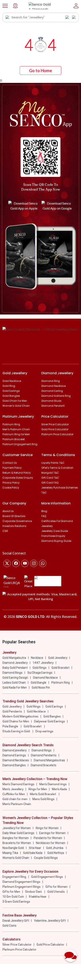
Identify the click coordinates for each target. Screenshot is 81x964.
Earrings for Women (52, 833)
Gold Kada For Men (14, 687)
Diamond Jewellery (15, 662)
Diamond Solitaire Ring (56, 396)
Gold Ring (8, 386)
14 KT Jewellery (43, 662)
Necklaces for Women (50, 843)
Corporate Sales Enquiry (17, 477)
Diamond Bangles (14, 765)
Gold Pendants (12, 711)
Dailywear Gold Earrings (49, 721)
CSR (5, 531)
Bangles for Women (15, 838)
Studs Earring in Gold (16, 731)
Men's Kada (59, 789)
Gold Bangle (38, 682)
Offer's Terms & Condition (57, 467)
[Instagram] (24, 563)
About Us (8, 511)
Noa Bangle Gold (13, 848)
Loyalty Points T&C (52, 463)
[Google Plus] (33, 563)
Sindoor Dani (33, 891)
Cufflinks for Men (13, 794)
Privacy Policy (11, 482)
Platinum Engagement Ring (19, 444)
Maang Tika (10, 852)
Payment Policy (12, 467)
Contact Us (9, 463)
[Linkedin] (42, 563)
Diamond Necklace (53, 386)
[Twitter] (7, 563)
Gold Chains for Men (15, 721)
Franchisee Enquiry (53, 536)
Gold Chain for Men (14, 401)
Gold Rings (40, 667)
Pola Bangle (10, 726)
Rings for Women (47, 828)
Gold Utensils (56, 891)
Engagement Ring (14, 876)
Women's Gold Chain (16, 406)
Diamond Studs (51, 401)
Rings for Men (37, 789)
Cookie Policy (10, 487)
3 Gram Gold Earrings (16, 901)
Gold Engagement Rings (47, 876)
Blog (44, 511)
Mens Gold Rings (43, 799)
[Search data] (7, 17)
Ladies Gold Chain (14, 682)
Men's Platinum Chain (16, 429)
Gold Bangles (11, 396)
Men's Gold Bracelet (43, 794)
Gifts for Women (56, 886)
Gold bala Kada (32, 852)
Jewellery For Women (16, 828)
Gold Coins (9, 925)
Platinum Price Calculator (57, 434)
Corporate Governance (17, 521)
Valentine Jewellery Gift (50, 920)
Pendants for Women (48, 838)
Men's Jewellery (12, 789)
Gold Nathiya (55, 852)
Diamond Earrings (14, 755)
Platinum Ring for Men (16, 434)
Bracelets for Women (16, 843)
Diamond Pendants (43, 755)
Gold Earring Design (15, 677)
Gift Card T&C (50, 477)
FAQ (43, 516)
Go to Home (40, 70)
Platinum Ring (11, 424)
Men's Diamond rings (53, 784)
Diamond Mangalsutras (49, 760)
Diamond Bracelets (43, 765)
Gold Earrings (11, 391)
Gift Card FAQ (49, 482)
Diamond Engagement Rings (21, 881)
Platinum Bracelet (13, 439)
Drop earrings (44, 731)
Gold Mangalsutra (14, 657)
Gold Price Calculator (54, 429)
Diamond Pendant (53, 406)
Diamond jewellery (14, 750)
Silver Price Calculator (55, 424)
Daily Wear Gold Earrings (18, 833)
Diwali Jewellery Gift (15, 920)
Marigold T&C (50, 472)
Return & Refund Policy (16, 472)
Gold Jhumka (55, 848)
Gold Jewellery (57, 657)
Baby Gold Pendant (15, 667)
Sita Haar (35, 848)
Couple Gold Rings (46, 857)
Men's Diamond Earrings (18, 784)
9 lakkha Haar (38, 896)
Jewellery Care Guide (54, 531)
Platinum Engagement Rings (21, 886)
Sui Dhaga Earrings (39, 672)
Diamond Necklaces (15, 760)
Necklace (37, 657)
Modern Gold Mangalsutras (20, 716)
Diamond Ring (50, 381)
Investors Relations (14, 526)
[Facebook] (16, 563)
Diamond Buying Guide (56, 541)
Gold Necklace (11, 381)
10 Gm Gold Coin (13, 896)
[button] (5, 6)
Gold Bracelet (60, 667)
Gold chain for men (14, 799)
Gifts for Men (11, 891)
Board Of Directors (13, 516)
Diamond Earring (52, 391)
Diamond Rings (12, 672)
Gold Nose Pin (41, 687)
